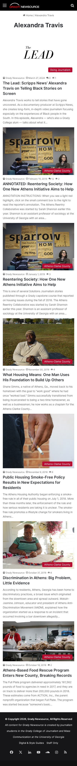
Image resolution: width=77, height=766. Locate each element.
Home (29, 15)
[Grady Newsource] (24, 5)
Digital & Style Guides (31, 742)
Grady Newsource (15, 78)
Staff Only (52, 742)
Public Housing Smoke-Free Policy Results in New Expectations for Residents (34, 482)
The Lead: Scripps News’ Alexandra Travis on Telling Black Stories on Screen (35, 88)
